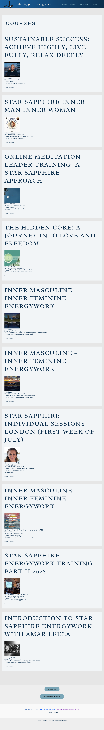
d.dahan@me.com (17, 470)
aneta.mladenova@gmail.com (21, 272)
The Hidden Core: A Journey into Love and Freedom (50, 235)
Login (55, 712)
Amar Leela (12, 267)
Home (64, 4)
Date (6, 80)
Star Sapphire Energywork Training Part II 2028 (48, 563)
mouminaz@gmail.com (19, 209)
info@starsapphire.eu (18, 600)
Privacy (49, 712)
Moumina (11, 133)
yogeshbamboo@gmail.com (21, 662)
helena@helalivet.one (18, 83)
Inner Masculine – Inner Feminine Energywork (41, 298)
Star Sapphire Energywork (34, 4)
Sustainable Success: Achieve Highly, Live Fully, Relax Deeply (47, 47)
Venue (6, 82)
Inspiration (84, 4)
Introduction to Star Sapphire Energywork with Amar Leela (48, 626)
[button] (76, 4)
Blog (95, 4)
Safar (10, 78)
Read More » (9, 87)
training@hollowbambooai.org (22, 334)
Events (72, 4)
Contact (7, 83)
